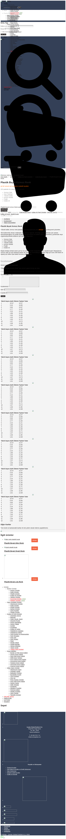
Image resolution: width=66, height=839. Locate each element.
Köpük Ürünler (15, 607)
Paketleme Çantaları (15, 37)
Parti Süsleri (14, 639)
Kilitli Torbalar (14, 685)
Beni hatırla (5, 31)
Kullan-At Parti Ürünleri (13, 24)
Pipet (12, 641)
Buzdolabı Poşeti (15, 675)
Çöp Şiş (12, 678)
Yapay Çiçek (14, 648)
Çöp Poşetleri (14, 676)
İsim (2, 289)
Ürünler (12, 177)
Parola (3, 29)
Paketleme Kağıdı (14, 38)
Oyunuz (3, 274)
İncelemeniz (5, 286)
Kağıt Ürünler (14, 592)
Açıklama (7, 219)
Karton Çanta (14, 683)
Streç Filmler (14, 693)
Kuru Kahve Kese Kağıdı (18, 659)
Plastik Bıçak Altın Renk (14, 543)
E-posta (4, 293)
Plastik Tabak (14, 643)
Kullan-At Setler (14, 35)
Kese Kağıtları (11, 651)
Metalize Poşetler (15, 688)
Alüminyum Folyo (15, 669)
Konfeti (12, 33)
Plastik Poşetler (15, 691)
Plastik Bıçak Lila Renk (13, 582)
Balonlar (13, 617)
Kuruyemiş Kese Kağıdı (17, 661)
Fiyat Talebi (4, 210)
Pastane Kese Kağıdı (17, 663)
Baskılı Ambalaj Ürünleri (13, 16)
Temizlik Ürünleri (11, 20)
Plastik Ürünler (14, 8)
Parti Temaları (13, 41)
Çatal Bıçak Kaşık (41, 177)
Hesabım (7, 701)
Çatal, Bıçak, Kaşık (16, 619)
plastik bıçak (15, 214)
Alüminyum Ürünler (16, 604)
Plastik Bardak (15, 644)
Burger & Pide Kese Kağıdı (19, 653)
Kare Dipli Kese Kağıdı (17, 656)
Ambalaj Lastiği (15, 671)
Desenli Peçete (15, 621)
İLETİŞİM (7, 700)
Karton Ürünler (14, 6)
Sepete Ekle (4, 209)
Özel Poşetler (13, 21)
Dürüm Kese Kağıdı (16, 654)
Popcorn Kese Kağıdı (17, 666)
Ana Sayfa (4, 177)
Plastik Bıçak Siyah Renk (14, 551)
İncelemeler (8, 221)
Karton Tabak (14, 624)
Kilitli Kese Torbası (16, 658)
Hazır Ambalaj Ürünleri (13, 15)
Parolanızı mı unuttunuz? (15, 31)
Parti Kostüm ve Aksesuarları (17, 39)
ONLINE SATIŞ (52, 212)
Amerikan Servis (15, 616)
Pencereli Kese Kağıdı (17, 664)
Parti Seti (13, 637)
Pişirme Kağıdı (15, 690)
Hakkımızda (8, 698)
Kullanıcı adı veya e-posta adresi (9, 26)
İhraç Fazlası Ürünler (17, 680)
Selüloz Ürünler (14, 11)
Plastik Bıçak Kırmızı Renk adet (11, 207)
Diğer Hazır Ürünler (13, 668)
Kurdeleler (13, 34)
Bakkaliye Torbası (16, 673)
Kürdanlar (13, 686)
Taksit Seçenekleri (10, 222)
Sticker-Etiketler (15, 646)
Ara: (2, 7)
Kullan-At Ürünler (14, 10)
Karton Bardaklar (14, 30)
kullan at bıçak (5, 214)
